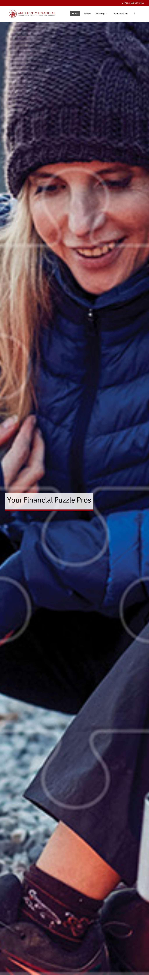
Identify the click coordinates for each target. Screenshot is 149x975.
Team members (120, 13)
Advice (87, 13)
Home (75, 13)
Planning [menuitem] (100, 14)
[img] (74, 487)
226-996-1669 (137, 3)
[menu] (134, 13)
